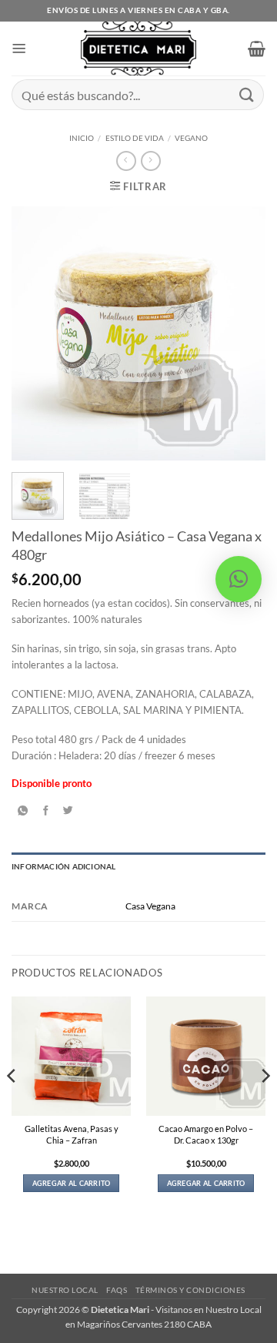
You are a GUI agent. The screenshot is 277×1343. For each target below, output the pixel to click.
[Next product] (125, 161)
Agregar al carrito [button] (71, 1183)
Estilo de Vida (134, 137)
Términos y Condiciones (190, 1289)
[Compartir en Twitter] (68, 811)
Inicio (81, 137)
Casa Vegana (150, 906)
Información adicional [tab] (63, 866)
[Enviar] (247, 94)
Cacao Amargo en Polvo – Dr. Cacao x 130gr (206, 1134)
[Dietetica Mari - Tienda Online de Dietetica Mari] (138, 48)
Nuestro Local (65, 1289)
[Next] (241, 333)
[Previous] (36, 333)
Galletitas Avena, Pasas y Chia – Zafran (71, 1134)
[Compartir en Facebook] (45, 811)
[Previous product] (150, 161)
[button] (19, 48)
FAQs (116, 1289)
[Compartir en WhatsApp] (22, 811)
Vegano (191, 137)
